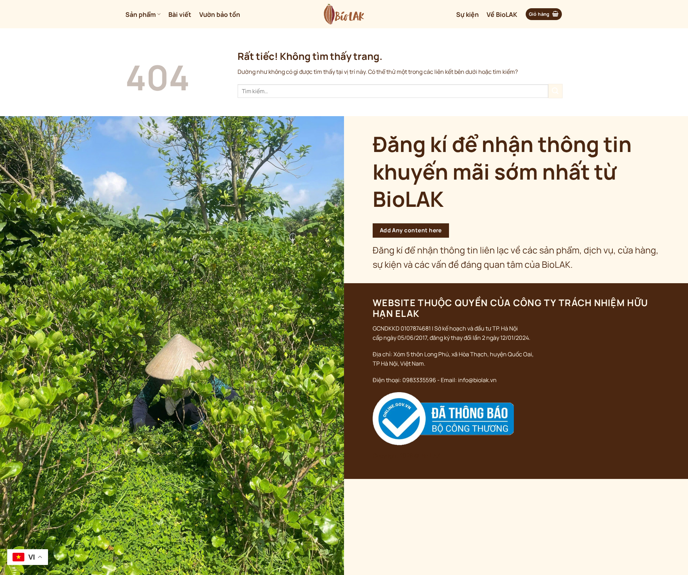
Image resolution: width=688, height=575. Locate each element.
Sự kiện (467, 14)
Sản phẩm (140, 14)
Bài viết (179, 14)
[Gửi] (555, 91)
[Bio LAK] (344, 14)
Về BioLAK (502, 14)
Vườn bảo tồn (219, 14)
